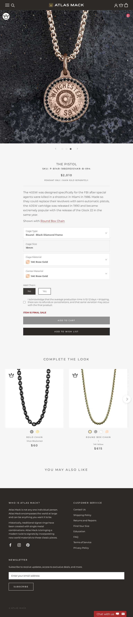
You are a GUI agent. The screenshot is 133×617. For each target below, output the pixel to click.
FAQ (75, 536)
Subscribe (21, 586)
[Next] (77, 148)
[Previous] (55, 148)
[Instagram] (19, 545)
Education (79, 531)
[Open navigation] (7, 5)
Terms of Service (82, 542)
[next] (127, 399)
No (29, 291)
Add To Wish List (66, 331)
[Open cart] (126, 5)
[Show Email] (123, 614)
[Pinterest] (28, 545)
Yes (44, 291)
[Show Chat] (117, 614)
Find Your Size (81, 526)
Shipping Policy (82, 515)
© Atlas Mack (17, 608)
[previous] (6, 399)
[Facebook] (10, 545)
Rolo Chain (34, 437)
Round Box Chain (53, 221)
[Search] (13, 5)
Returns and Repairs (84, 520)
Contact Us (79, 509)
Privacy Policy (81, 547)
